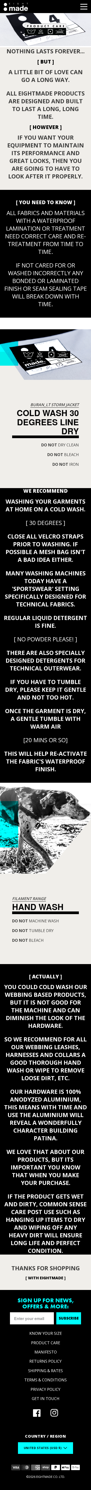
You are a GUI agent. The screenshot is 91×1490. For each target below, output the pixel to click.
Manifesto (45, 1352)
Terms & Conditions (45, 1380)
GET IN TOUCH (45, 1398)
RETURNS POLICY (45, 1361)
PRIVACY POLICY (45, 1389)
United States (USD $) (42, 1448)
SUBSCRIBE (69, 1318)
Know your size (45, 1333)
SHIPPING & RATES (45, 1370)
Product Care (45, 1342)
